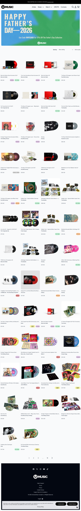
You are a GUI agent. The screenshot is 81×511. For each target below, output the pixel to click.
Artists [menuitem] (34, 7)
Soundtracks (3, 169)
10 (47, 458)
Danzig (42, 138)
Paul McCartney (65, 77)
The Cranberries (45, 384)
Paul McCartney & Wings (26, 415)
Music (40, 7)
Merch (48, 7)
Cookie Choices (40, 490)
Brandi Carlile (29, 354)
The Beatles (64, 107)
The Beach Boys (24, 446)
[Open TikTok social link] (47, 469)
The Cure (23, 292)
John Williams (24, 384)
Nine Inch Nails (4, 77)
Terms (40, 485)
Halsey (63, 169)
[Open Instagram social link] (40, 469)
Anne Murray (4, 415)
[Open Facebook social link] (33, 469)
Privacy (40, 487)
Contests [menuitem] (64, 7)
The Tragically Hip (5, 107)
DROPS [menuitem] (56, 7)
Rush (22, 323)
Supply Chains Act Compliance (40, 492)
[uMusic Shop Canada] (7, 7)
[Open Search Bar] (73, 7)
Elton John (23, 354)
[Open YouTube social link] (44, 469)
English (39, 498)
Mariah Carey (64, 261)
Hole (2, 446)
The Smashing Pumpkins (12, 292)
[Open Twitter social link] (37, 469)
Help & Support (40, 483)
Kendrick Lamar (65, 138)
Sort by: (55, 49)
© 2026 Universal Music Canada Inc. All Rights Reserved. (40, 494)
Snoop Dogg (64, 354)
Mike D (42, 354)
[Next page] (52, 458)
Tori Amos (63, 323)
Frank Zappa (24, 231)
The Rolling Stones (5, 138)
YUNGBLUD (3, 292)
